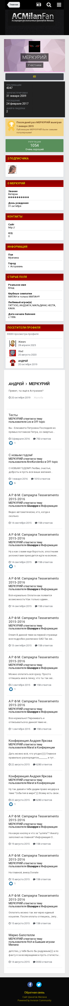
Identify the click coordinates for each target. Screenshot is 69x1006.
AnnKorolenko (35, 461)
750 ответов (43, 438)
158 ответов (45, 522)
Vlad (20, 351)
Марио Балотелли (22, 935)
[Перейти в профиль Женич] (12, 343)
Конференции (46, 747)
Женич (22, 341)
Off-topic (39, 421)
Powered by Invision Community (34, 1000)
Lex (29, 421)
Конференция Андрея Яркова (30, 741)
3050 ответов (43, 961)
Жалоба (38, 397)
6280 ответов (43, 764)
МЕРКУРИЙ (39, 384)
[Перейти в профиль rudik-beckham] (12, 169)
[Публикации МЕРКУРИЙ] (34, 76)
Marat (30, 747)
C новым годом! (21, 455)
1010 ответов (42, 478)
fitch (29, 941)
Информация (49, 505)
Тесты (13, 415)
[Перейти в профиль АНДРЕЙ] (12, 363)
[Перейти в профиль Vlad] (12, 353)
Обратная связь (34, 992)
